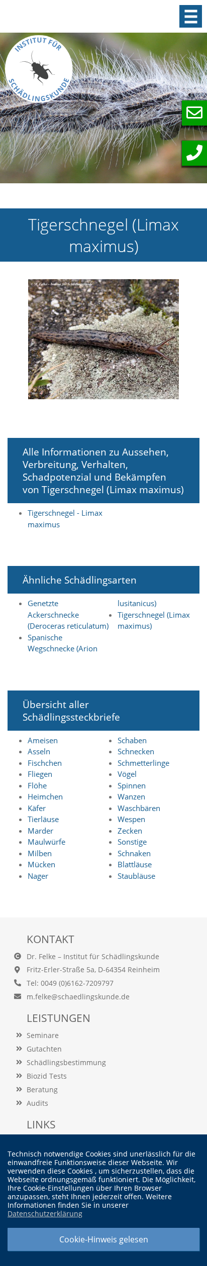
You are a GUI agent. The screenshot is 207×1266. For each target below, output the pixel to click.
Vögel (127, 774)
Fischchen (45, 763)
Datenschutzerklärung (45, 1213)
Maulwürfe (46, 842)
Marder (40, 831)
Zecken (130, 831)
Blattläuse (135, 864)
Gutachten (44, 1049)
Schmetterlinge (143, 763)
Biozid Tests (47, 1076)
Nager (38, 876)
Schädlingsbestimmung (66, 1062)
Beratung (42, 1089)
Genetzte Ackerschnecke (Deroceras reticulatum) (68, 614)
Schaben (132, 740)
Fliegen (40, 774)
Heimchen (45, 796)
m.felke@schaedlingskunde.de (78, 996)
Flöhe (37, 785)
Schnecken (136, 751)
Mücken (41, 864)
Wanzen (131, 796)
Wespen (131, 819)
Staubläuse (136, 876)
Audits (37, 1103)
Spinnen (132, 785)
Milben (40, 853)
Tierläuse (43, 819)
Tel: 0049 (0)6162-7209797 (70, 983)
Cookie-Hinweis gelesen (103, 1239)
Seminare (43, 1035)
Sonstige (132, 842)
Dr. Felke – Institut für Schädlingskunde (93, 956)
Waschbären (139, 808)
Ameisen (43, 740)
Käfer (37, 808)
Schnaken (134, 853)
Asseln (39, 751)
